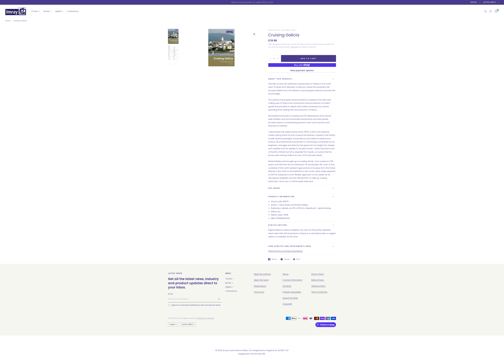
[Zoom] (254, 34)
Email (170, 294)
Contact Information (292, 280)
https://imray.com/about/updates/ (285, 251)
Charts (34, 11)
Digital (58, 11)
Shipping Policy (318, 286)
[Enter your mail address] (218, 299)
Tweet (286, 259)
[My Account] (490, 11)
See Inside (274, 188)
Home (7, 20)
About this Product (280, 79)
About (285, 274)
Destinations (260, 286)
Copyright (287, 303)
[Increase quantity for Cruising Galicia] (278, 58)
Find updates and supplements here (289, 246)
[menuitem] (35, 11)
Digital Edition (277, 225)
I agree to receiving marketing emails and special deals (195, 305)
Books (46, 11)
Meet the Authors (262, 274)
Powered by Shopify (205, 318)
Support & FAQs (290, 298)
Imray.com (259, 292)
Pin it (298, 259)
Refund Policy (317, 280)
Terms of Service (319, 292)
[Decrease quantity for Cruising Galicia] (270, 58)
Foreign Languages (292, 292)
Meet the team (261, 280)
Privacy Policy (317, 274)
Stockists (287, 286)
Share (274, 259)
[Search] (485, 11)
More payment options (302, 70)
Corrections (72, 11)
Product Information (281, 196)
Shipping (294, 47)
